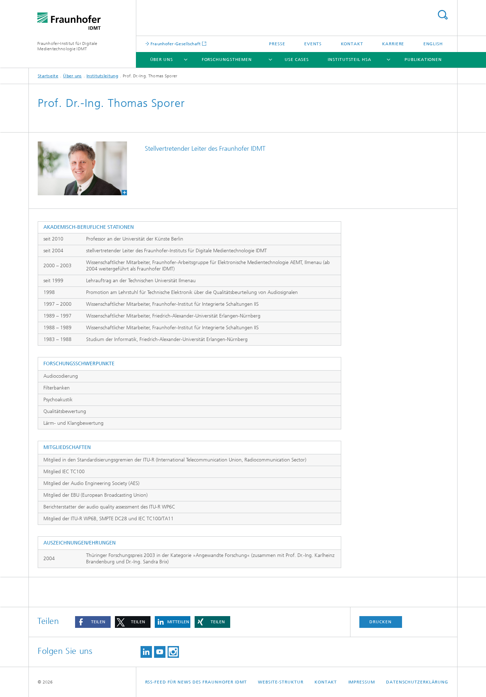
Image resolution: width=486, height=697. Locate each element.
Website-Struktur (280, 682)
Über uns (161, 59)
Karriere (393, 43)
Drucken (380, 621)
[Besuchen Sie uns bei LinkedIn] (146, 652)
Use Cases (297, 59)
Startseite (48, 75)
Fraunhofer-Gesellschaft (175, 43)
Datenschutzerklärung (417, 682)
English (433, 43)
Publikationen (423, 59)
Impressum (361, 682)
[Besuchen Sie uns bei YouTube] (159, 652)
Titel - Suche (442, 15)
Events (313, 43)
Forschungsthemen (227, 59)
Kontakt (352, 43)
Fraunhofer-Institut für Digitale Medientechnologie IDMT (67, 46)
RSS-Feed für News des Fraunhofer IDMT (196, 682)
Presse (277, 43)
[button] (93, 622)
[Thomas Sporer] (82, 168)
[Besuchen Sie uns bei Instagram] (173, 652)
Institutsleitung (102, 75)
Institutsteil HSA (349, 59)
